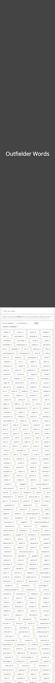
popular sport (33, 581)
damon (6, 450)
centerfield (20, 678)
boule (19, 497)
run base (33, 644)
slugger (32, 362)
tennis (21, 488)
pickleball (43, 526)
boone (24, 446)
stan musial (31, 649)
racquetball (20, 450)
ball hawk (31, 535)
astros (34, 400)
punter (6, 602)
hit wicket (44, 657)
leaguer (21, 366)
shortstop (6, 340)
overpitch (22, 509)
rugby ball (20, 653)
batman (14, 501)
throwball (45, 518)
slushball (6, 547)
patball (46, 530)
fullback (5, 606)
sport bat (7, 627)
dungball (18, 535)
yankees (22, 421)
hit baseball (45, 577)
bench (5, 357)
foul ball (16, 577)
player (32, 602)
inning (34, 340)
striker (46, 615)
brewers (35, 429)
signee (46, 678)
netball (46, 454)
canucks (5, 438)
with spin (33, 670)
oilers (4, 442)
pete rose (25, 665)
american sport (33, 497)
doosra (5, 573)
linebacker (17, 378)
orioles (6, 395)
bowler (36, 501)
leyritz (46, 509)
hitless (13, 391)
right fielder (20, 340)
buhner (47, 501)
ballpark (5, 408)
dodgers (5, 404)
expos (4, 425)
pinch (36, 353)
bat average (6, 661)
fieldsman (45, 387)
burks (36, 454)
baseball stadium (42, 627)
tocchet (31, 518)
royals (26, 442)
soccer (4, 492)
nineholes (18, 568)
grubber (45, 568)
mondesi (6, 480)
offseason (18, 615)
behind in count (7, 670)
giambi (6, 476)
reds (36, 433)
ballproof (29, 573)
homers (17, 370)
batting (45, 611)
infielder (6, 332)
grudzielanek (8, 505)
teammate (32, 615)
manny (24, 429)
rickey (47, 425)
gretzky (25, 501)
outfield (17, 357)
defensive (36, 349)
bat (20, 362)
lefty (33, 678)
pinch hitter (18, 383)
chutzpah (20, 564)
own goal (46, 653)
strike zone (8, 665)
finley (14, 425)
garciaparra (6, 471)
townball (6, 459)
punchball (45, 416)
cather (5, 598)
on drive (18, 649)
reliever (45, 362)
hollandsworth (7, 509)
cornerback (6, 594)
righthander (44, 370)
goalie (5, 378)
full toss (18, 623)
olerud (38, 492)
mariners (6, 400)
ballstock (6, 560)
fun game (28, 640)
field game (33, 653)
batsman (6, 374)
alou (14, 429)
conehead (7, 552)
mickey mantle (8, 619)
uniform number (8, 530)
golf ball (46, 661)
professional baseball (10, 590)
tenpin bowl (6, 653)
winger (5, 383)
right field (46, 345)
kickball (6, 467)
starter (46, 357)
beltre (18, 476)
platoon (45, 366)
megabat (45, 467)
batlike (32, 539)
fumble (20, 463)
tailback (45, 598)
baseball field (45, 535)
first (25, 349)
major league (43, 619)
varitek (33, 463)
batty (24, 425)
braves (46, 421)
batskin (32, 547)
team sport (43, 640)
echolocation (7, 416)
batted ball (26, 505)
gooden (46, 442)
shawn (35, 446)
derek (46, 412)
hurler (45, 590)
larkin (27, 404)
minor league (44, 378)
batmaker (7, 463)
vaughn (33, 412)
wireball (32, 488)
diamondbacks (7, 421)
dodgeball (23, 484)
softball (34, 345)
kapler (46, 497)
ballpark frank (7, 543)
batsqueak (32, 568)
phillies (21, 412)
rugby (47, 513)
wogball (23, 522)
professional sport (42, 632)
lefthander (30, 378)
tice (4, 391)
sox (48, 404)
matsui (34, 450)
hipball (20, 547)
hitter (47, 349)
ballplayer (7, 362)
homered (32, 395)
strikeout (45, 408)
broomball (6, 535)
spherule (33, 560)
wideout (19, 674)
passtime (19, 467)
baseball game (21, 345)
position (32, 383)
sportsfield (21, 556)
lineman (19, 374)
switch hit (27, 526)
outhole (19, 560)
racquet (45, 480)
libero (5, 615)
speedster (31, 598)
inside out (6, 649)
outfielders (7, 412)
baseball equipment (32, 513)
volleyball (45, 459)
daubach (17, 513)
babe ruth (6, 387)
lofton (35, 391)
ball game (8, 585)
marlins (37, 404)
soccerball (45, 488)
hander (5, 370)
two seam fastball (9, 640)
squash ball (33, 661)
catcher (19, 332)
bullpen (19, 611)
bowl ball (6, 674)
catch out (17, 573)
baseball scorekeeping (41, 522)
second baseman (8, 353)
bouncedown (6, 564)
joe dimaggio (43, 585)
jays (47, 438)
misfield (45, 476)
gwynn (15, 433)
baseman (45, 336)
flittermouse (6, 556)
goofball (46, 543)
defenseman (7, 366)
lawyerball (33, 543)
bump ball (25, 585)
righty (32, 674)
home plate (7, 657)
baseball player (44, 573)
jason (37, 438)
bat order (6, 623)
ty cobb (5, 577)
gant (14, 454)
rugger (46, 560)
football (7, 484)
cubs (16, 438)
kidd (4, 446)
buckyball (46, 564)
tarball (46, 556)
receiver (32, 611)
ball (4, 349)
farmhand (18, 606)
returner (46, 594)
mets (46, 400)
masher (45, 602)
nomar (46, 463)
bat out (30, 623)
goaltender (30, 370)
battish (32, 467)
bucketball (23, 530)
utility (47, 353)
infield (46, 374)
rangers (25, 454)
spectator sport (23, 632)
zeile (46, 450)
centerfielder (6, 345)
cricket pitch (6, 581)
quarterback (20, 594)
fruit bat (46, 581)
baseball (45, 332)
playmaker (26, 619)
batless (20, 471)
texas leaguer (23, 627)
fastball (46, 446)
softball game (7, 497)
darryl (4, 429)
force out (19, 581)
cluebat (45, 539)
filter (36, 323)
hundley (46, 433)
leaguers (33, 374)
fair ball (35, 530)
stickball (19, 480)
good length (21, 644)
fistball (21, 543)
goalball (34, 556)
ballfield (24, 391)
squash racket (30, 577)
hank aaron (32, 564)
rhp (48, 492)
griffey (46, 395)
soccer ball (46, 644)
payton (46, 429)
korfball (32, 459)
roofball (5, 568)
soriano (26, 433)
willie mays (8, 636)
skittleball (18, 518)
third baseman (31, 357)
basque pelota (7, 644)
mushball (44, 505)
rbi (36, 442)
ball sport (20, 661)
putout (27, 438)
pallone (45, 547)
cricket (5, 454)
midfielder (34, 594)
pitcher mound (7, 488)
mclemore (19, 459)
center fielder (18, 336)
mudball (6, 539)
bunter (18, 598)
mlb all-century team (25, 552)
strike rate (7, 632)
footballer (26, 492)
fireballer (45, 674)
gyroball (35, 425)
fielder (5, 336)
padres (34, 421)
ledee (5, 518)
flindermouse (9, 526)
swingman (46, 670)
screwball (19, 387)
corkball (20, 416)
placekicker (45, 606)
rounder (45, 383)
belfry (32, 471)
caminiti (31, 476)
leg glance (21, 670)
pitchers (32, 416)
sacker (6, 678)
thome (5, 433)
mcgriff (15, 442)
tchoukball (44, 552)
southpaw (31, 606)
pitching (20, 400)
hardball (32, 387)
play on (25, 636)
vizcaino (34, 509)
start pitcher (7, 522)
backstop (45, 471)
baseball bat (30, 590)
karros (15, 492)
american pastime (41, 484)
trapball (5, 513)
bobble (16, 404)
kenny (14, 446)
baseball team (44, 623)
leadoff (19, 602)
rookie (46, 340)
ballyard (18, 395)
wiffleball (46, 391)
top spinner (45, 649)
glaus (4, 501)
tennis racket (43, 665)
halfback (6, 611)
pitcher (32, 332)
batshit (33, 480)
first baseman (24, 353)
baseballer (15, 349)
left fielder (32, 336)
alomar (33, 366)
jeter (34, 408)
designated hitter (20, 408)
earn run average (26, 657)
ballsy (19, 539)
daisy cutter (42, 636)
